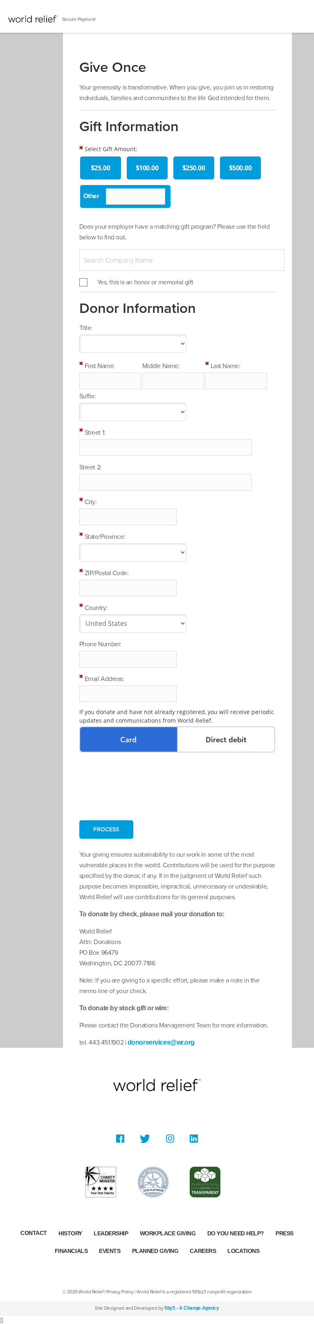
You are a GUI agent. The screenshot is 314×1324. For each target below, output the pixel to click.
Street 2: (90, 467)
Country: (96, 608)
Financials (71, 1251)
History (70, 1233)
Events (109, 1251)
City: (91, 502)
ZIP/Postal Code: (107, 573)
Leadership (111, 1233)
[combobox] (182, 260)
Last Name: (225, 366)
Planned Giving (155, 1251)
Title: (85, 328)
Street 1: (95, 433)
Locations (243, 1251)
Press (285, 1233)
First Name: (100, 366)
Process (106, 829)
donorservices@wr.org (161, 1042)
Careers (203, 1251)
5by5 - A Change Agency (191, 1308)
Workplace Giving (168, 1233)
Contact (33, 1233)
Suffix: (87, 396)
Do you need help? (236, 1233)
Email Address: (104, 679)
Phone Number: (100, 644)
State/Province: (105, 537)
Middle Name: (161, 366)
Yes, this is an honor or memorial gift (145, 282)
